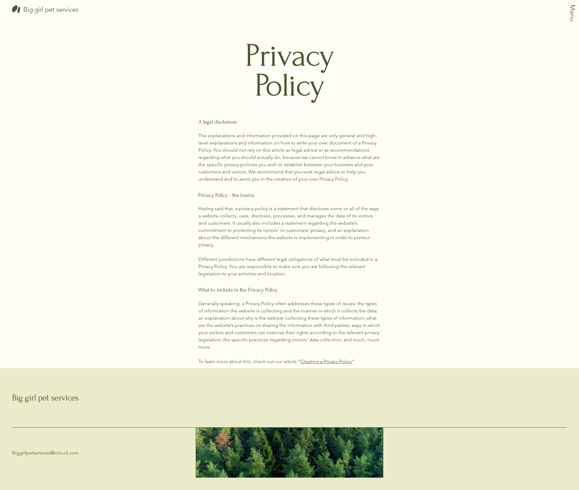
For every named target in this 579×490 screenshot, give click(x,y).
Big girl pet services (45, 398)
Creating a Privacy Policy (326, 361)
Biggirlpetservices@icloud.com (45, 453)
